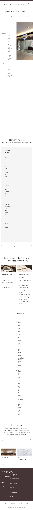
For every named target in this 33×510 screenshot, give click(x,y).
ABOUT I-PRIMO (14, 483)
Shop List (29, 464)
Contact (6, 503)
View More (16, 246)
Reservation (7, 476)
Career (6, 504)
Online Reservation (16, 438)
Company (13, 503)
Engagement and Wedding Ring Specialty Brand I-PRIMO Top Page (14, 464)
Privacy (27, 503)
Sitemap (20, 503)
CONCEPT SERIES (14, 478)
